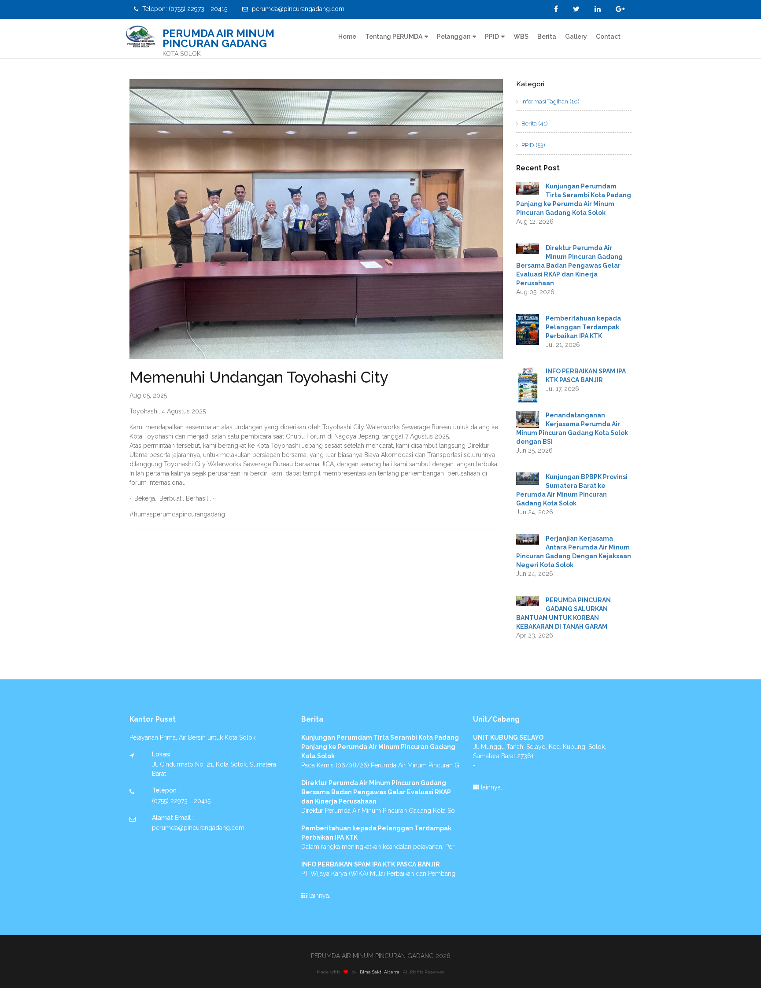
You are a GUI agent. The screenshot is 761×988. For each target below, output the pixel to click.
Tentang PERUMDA (393, 36)
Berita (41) (534, 123)
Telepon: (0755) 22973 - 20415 (183, 8)
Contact (608, 36)
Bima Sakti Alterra (379, 972)
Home (347, 36)
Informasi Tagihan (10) (550, 101)
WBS (520, 36)
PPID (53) (532, 145)
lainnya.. (319, 895)
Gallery (576, 36)
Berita (546, 36)
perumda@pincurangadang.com (297, 8)
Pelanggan (453, 36)
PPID (492, 36)
